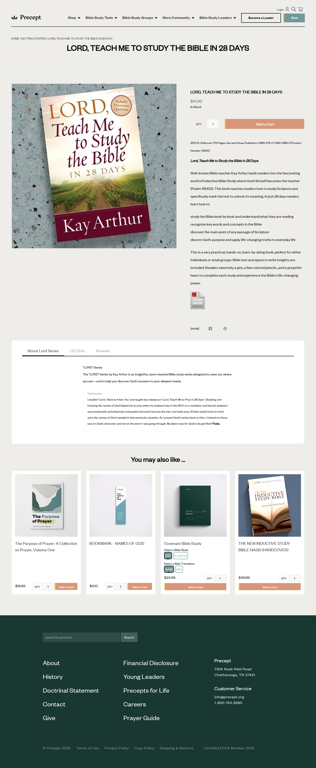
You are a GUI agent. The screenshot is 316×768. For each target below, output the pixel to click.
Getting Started (33, 38)
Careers (134, 704)
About (51, 662)
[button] (293, 9)
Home (15, 38)
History (53, 676)
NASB (169, 569)
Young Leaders (144, 676)
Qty (198, 124)
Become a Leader (261, 17)
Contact (54, 704)
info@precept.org (229, 696)
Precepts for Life (146, 690)
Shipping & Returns (176, 747)
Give (294, 17)
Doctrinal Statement (71, 690)
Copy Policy (144, 747)
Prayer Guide (141, 717)
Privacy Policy (116, 747)
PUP (168, 555)
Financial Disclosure (151, 662)
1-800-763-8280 (228, 702)
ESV (179, 569)
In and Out (180, 555)
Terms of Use (87, 747)
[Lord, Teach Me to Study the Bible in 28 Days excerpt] (198, 302)
